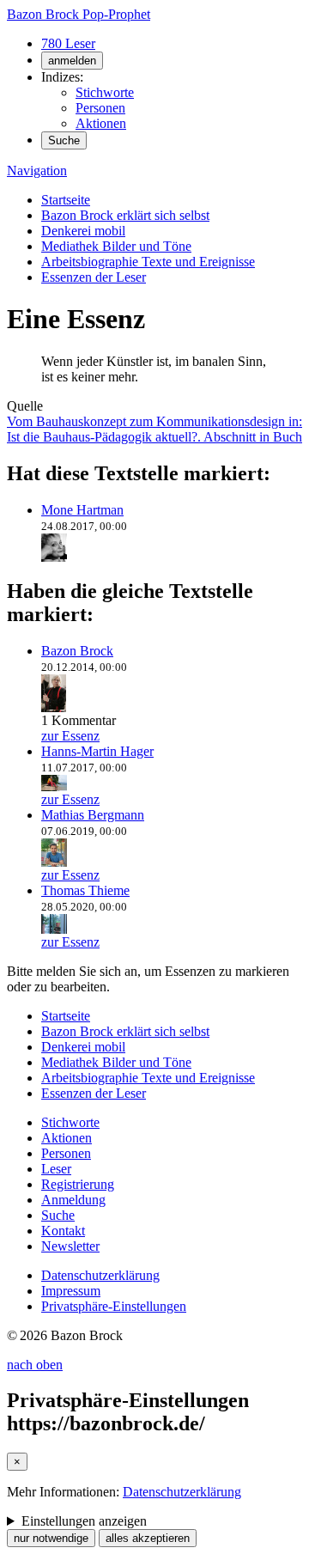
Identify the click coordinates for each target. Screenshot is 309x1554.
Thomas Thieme (85, 890)
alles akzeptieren (148, 1538)
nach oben (35, 1364)
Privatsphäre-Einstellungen (113, 1306)
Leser (56, 1168)
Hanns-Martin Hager (97, 751)
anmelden (72, 60)
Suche (64, 140)
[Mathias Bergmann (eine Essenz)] (54, 859)
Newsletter (70, 1246)
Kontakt (63, 1230)
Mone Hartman (82, 510)
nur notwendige (51, 1538)
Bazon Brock (77, 650)
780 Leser (68, 43)
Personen (100, 108)
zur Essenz (70, 735)
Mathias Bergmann (92, 814)
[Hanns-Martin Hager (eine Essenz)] (54, 784)
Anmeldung (73, 1199)
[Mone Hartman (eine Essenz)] (54, 554)
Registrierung (77, 1184)
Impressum (70, 1290)
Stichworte (105, 92)
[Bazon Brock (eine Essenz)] (53, 705)
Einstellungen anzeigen (84, 1521)
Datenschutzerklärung (100, 1275)
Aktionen (101, 123)
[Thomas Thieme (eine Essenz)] (54, 926)
